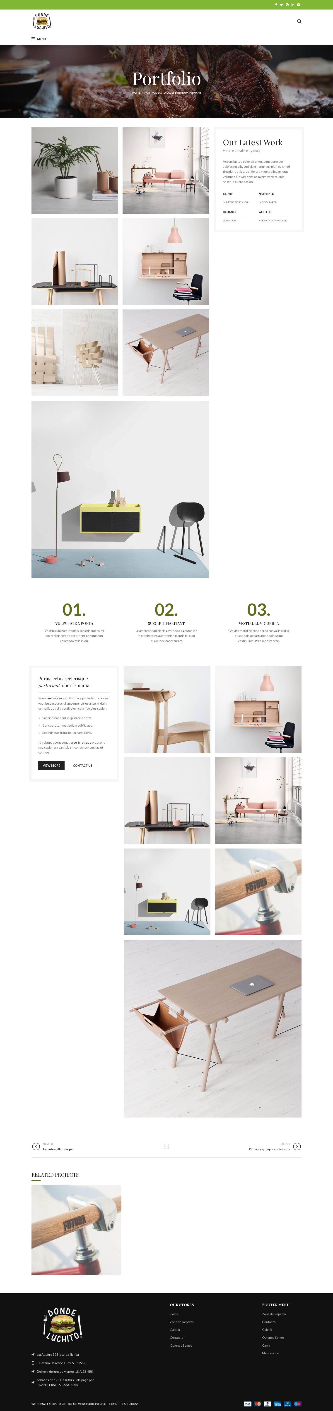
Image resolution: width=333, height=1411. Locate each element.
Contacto (176, 1337)
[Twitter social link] (281, 5)
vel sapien (54, 698)
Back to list (166, 1146)
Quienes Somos (181, 1345)
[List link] (62, 1362)
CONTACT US (82, 765)
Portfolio (152, 92)
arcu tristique (80, 742)
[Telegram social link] (299, 5)
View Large (118, 1188)
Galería (175, 1329)
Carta (266, 1345)
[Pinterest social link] (287, 5)
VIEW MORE (51, 765)
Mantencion (270, 1353)
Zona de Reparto (182, 1322)
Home (136, 92)
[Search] (299, 21)
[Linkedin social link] (293, 5)
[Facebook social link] (276, 5)
